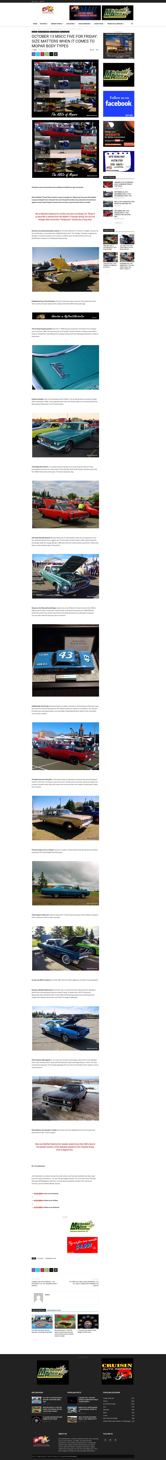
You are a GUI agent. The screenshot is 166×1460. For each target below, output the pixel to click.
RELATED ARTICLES (39, 1310)
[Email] (51, 54)
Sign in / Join (35, 1)
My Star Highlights (65, 31)
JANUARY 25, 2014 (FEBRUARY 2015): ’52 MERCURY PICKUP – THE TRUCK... (123, 184)
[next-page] (36, 1340)
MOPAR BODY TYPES (50, 1258)
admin (35, 49)
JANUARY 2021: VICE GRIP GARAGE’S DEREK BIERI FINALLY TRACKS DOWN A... (88, 1399)
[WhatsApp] (47, 54)
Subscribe (41, 1)
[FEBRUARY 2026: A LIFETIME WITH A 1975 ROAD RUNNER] (110, 239)
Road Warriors (84, 24)
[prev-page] (33, 1340)
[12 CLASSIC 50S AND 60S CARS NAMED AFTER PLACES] (88, 1321)
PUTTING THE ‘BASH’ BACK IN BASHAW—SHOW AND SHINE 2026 (52, 1399)
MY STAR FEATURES (54, 31)
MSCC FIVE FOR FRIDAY (43, 31)
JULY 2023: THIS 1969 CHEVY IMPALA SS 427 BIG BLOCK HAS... (126, 247)
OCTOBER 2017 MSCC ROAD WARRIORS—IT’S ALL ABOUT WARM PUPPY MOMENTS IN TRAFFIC (84, 1284)
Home (35, 24)
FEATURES (43, 24)
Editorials (39, 29)
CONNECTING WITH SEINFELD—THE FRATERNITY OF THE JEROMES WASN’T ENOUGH (44, 1284)
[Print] (56, 54)
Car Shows (70, 24)
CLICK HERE (38, 1193)
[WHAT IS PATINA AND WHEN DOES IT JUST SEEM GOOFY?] (72, 1419)
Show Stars (98, 24)
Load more (118, 223)
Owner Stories (56, 24)
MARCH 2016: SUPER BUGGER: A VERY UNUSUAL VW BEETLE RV (88, 1409)
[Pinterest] (42, 54)
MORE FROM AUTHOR (54, 1310)
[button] (132, 24)
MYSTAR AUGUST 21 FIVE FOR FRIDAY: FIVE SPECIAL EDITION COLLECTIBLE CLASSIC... (52, 1409)
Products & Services (115, 24)
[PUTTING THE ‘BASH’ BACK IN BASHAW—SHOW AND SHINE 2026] (42, 1321)
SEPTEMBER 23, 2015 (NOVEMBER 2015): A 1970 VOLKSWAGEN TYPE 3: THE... (123, 194)
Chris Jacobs (40, 1258)
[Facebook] (34, 54)
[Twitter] (38, 54)
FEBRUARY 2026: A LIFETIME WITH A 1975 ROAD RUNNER (109, 247)
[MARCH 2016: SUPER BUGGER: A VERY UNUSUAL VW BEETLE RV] (72, 1409)
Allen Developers (72, 1456)
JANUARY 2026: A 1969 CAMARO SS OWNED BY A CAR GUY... (110, 265)
